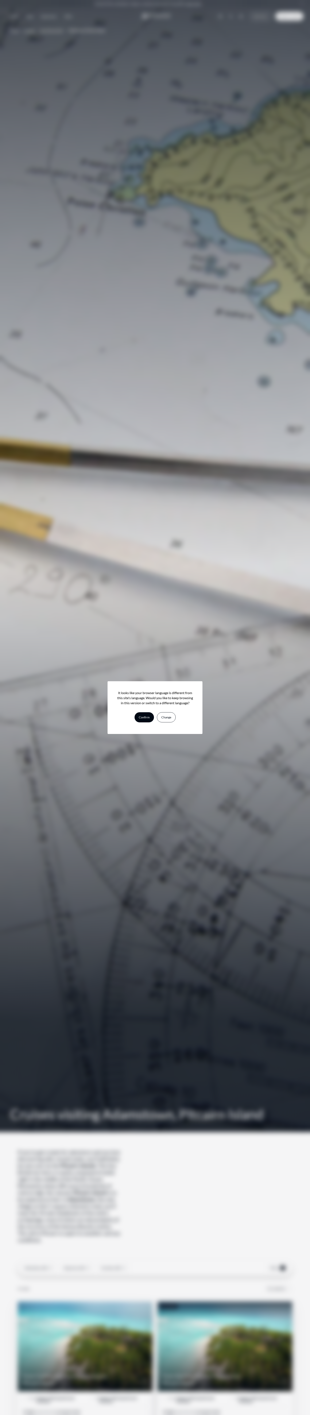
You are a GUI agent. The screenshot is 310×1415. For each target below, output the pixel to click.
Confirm (144, 717)
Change (166, 717)
